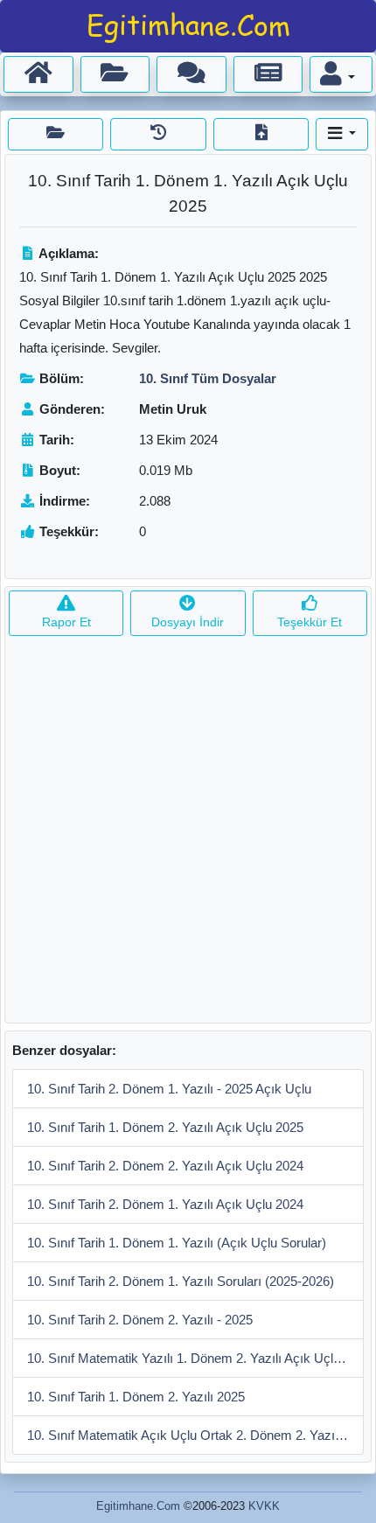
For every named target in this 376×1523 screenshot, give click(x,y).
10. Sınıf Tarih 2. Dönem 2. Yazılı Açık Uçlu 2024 (165, 1165)
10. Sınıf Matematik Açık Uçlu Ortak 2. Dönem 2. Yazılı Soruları (195, 1435)
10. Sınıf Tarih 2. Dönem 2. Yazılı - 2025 (140, 1319)
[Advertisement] (188, 834)
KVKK (264, 1506)
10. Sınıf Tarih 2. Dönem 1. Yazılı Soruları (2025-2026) (180, 1281)
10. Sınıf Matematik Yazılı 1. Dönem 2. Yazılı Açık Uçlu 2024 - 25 (195, 1358)
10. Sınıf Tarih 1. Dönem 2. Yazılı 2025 (136, 1396)
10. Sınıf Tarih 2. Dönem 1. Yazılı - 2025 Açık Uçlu (169, 1088)
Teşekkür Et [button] (309, 622)
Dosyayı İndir (187, 622)
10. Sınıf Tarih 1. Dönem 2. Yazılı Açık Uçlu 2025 (165, 1127)
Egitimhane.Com (138, 1506)
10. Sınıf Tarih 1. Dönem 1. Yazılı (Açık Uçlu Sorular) (176, 1242)
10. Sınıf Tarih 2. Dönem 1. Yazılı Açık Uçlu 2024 (165, 1204)
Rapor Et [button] (66, 622)
